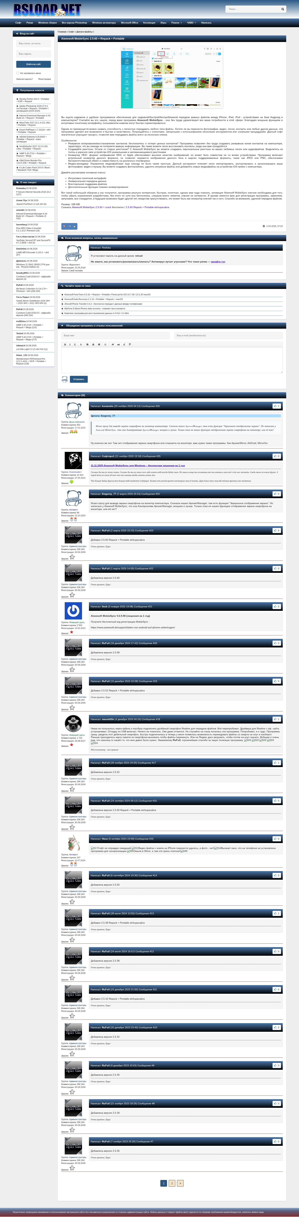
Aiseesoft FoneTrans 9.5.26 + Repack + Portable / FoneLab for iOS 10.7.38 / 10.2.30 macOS (107, 294)
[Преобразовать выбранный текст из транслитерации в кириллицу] (124, 344)
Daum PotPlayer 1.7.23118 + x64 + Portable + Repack (33, 131)
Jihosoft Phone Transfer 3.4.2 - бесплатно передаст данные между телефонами (103, 304)
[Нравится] (75, 226)
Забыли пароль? (24, 79)
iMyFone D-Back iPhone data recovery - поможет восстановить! (94, 308)
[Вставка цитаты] (118, 344)
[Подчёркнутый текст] (75, 344)
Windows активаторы (104, 22)
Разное (175, 22)
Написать (206, 22)
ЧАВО (190, 22)
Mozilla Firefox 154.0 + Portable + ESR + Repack (32, 100)
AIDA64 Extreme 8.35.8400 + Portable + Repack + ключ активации (31, 139)
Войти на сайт (33, 64)
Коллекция (149, 22)
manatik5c (108, 719)
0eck (104, 606)
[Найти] (282, 9)
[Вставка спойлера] (130, 344)
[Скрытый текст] (113, 344)
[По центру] (93, 344)
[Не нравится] (64, 226)
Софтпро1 (108, 456)
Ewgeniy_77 (109, 493)
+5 (69, 226)
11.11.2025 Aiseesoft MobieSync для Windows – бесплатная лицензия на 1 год (138, 465)
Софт (18, 22)
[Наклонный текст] (70, 344)
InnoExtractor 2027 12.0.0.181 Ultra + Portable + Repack (32, 147)
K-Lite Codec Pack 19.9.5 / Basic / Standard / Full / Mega (33, 168)
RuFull (106, 530)
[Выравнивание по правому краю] (99, 344)
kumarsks (107, 406)
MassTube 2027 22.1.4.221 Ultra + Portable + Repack (33, 123)
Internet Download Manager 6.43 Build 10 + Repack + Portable (33, 116)
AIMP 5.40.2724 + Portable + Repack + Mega (31, 154)
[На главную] (56, 9)
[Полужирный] (65, 344)
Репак (29, 22)
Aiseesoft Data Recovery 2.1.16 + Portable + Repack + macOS (93, 299)
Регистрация (44, 79)
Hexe (105, 838)
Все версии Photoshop (74, 22)
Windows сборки (47, 22)
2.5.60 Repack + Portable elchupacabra (147, 207)
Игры (163, 22)
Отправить (78, 379)
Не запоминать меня (30, 73)
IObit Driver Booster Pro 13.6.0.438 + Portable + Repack (31, 161)
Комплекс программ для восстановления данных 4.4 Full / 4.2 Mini (96, 313)
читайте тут (218, 261)
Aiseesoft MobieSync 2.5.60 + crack (91, 207)
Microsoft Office (129, 22)
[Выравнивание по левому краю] (87, 344)
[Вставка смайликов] (105, 344)
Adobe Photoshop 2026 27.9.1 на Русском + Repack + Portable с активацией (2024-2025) (32, 108)
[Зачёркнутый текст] (81, 344)
